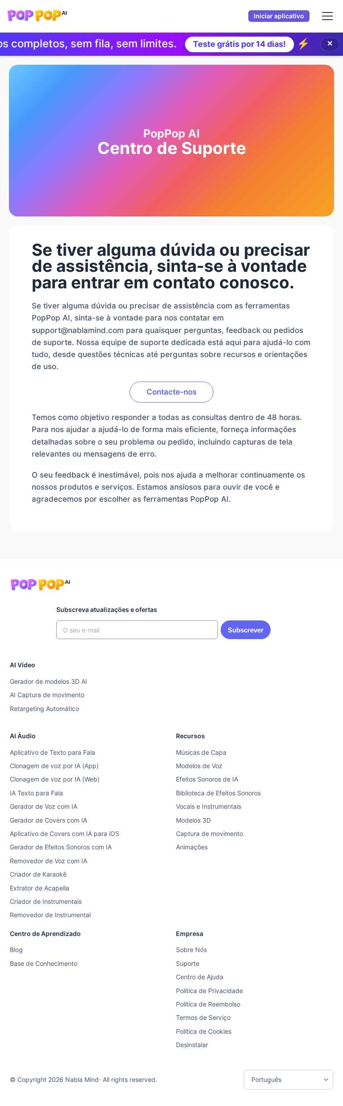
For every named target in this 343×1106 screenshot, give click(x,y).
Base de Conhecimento (43, 963)
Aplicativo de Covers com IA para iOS (64, 833)
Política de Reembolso (208, 1004)
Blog (16, 949)
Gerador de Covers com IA (48, 820)
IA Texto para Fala (36, 793)
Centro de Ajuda (199, 977)
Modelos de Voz (199, 765)
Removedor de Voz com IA (48, 861)
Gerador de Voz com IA (43, 806)
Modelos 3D (193, 820)
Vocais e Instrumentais (208, 806)
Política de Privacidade (209, 990)
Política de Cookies (203, 1031)
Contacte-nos (171, 391)
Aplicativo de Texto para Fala (52, 752)
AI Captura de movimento (47, 695)
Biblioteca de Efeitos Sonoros (218, 793)
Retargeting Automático (44, 708)
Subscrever (246, 630)
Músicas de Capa (201, 752)
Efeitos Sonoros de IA (207, 779)
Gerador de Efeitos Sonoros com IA (61, 847)
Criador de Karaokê (38, 874)
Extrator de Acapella (39, 888)
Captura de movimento (209, 833)
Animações (192, 847)
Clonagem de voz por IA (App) (54, 765)
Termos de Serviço (203, 1017)
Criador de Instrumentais (46, 901)
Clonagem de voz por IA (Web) (55, 779)
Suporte (187, 963)
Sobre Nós (191, 949)
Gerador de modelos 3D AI (48, 681)
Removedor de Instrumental (50, 915)
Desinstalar (192, 1044)
